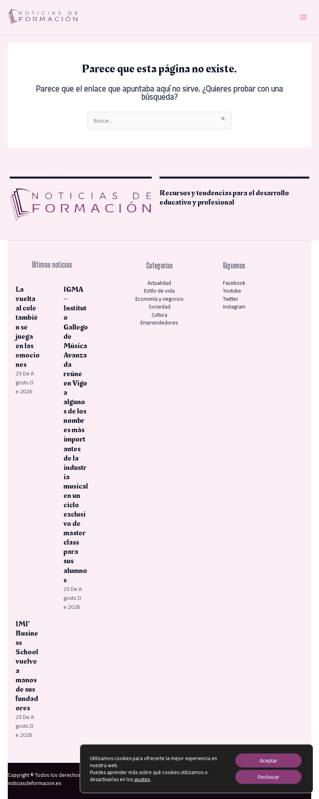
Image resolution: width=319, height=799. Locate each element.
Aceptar (268, 760)
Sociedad (159, 306)
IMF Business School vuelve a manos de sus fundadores (27, 666)
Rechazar (268, 777)
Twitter (230, 299)
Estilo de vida (159, 291)
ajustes (142, 779)
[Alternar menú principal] (304, 17)
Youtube (232, 291)
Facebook (234, 283)
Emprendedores (159, 322)
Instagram (234, 306)
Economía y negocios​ (159, 299)
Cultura (159, 315)
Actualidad (159, 283)
